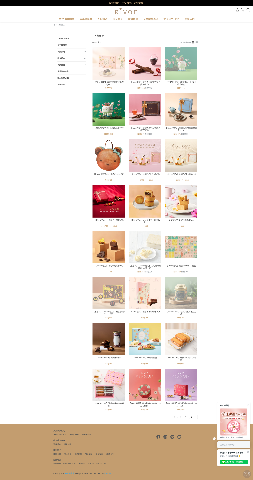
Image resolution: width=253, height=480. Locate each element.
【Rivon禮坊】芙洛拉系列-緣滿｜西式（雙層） (145, 404)
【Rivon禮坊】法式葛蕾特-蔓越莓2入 (144, 221)
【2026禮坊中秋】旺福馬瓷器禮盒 (109, 128)
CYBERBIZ (108, 473)
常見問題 (88, 454)
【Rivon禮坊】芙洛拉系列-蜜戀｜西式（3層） (181, 404)
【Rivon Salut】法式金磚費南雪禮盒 (108, 404)
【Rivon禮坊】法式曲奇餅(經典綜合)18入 (109, 83)
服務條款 (78, 454)
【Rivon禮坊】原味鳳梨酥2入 (181, 220)
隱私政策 (67, 454)
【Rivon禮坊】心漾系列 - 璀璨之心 (181, 174)
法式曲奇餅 (74, 434)
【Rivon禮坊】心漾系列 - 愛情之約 (108, 220)
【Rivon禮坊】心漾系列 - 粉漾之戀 (145, 174)
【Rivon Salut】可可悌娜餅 (108, 357)
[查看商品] (105, 64)
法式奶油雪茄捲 (59, 434)
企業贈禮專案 (150, 19)
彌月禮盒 (57, 444)
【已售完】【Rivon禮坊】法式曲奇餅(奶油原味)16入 (145, 266)
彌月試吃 (67, 444)
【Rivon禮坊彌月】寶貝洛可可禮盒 (108, 174)
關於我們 (57, 454)
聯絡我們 (189, 19)
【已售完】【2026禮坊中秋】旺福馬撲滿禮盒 (180, 83)
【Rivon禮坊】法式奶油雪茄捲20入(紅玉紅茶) (144, 129)
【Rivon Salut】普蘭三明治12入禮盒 (181, 358)
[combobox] (96, 42)
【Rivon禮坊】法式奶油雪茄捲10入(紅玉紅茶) (144, 83)
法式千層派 (86, 434)
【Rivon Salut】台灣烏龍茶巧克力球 (181, 312)
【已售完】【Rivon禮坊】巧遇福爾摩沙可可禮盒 (109, 312)
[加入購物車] (149, 64)
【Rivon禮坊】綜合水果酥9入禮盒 (181, 265)
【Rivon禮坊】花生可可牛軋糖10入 (144, 311)
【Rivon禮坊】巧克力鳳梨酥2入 (109, 265)
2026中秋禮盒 (66, 19)
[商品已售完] (112, 64)
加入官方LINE (171, 19)
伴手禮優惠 (86, 19)
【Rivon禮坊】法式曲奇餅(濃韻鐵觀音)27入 (181, 129)
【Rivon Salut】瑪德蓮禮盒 (144, 357)
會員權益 (99, 454)
